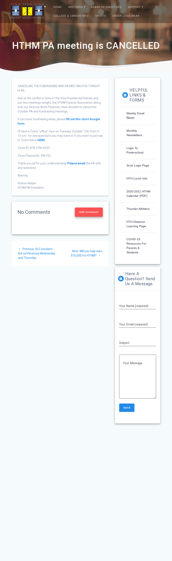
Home (57, 7)
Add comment (89, 212)
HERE (41, 140)
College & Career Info (71, 15)
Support (134, 7)
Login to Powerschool (134, 150)
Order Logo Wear (126, 15)
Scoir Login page (137, 165)
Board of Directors (106, 7)
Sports (100, 15)
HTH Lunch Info (136, 178)
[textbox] (60, 86)
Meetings (75, 7)
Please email (76, 163)
